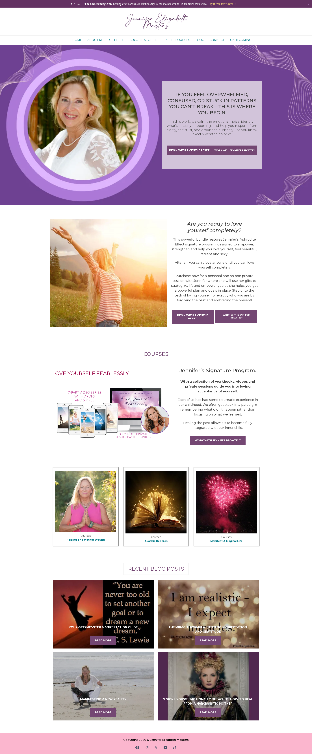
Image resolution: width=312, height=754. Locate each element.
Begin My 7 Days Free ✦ (156, 395)
